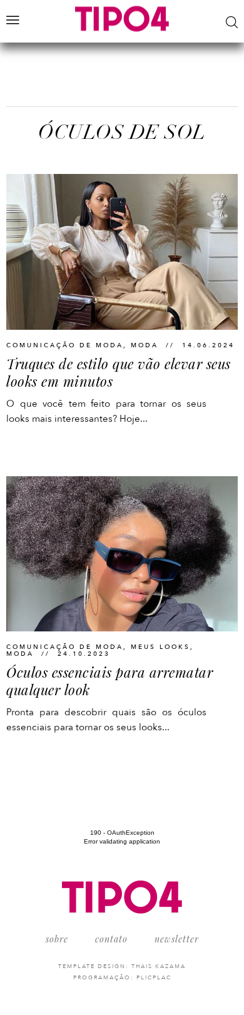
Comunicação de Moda (64, 345)
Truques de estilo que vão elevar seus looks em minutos (118, 372)
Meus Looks (160, 647)
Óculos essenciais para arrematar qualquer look (109, 681)
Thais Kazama (158, 966)
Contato (111, 939)
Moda (144, 345)
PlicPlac (153, 977)
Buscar (232, 22)
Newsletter (177, 939)
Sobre (57, 939)
